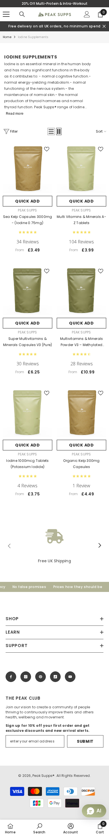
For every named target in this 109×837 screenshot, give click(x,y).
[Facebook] (11, 676)
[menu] (6, 14)
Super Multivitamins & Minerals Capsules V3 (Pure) (27, 341)
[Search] (22, 14)
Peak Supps (27, 210)
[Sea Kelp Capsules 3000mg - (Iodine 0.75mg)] (27, 168)
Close (104, 26)
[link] (54, 545)
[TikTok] (55, 676)
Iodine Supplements (33, 37)
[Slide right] (99, 545)
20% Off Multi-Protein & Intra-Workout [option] (54, 3)
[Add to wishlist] (46, 149)
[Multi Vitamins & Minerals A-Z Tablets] (81, 168)
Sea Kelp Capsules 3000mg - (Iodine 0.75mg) (27, 219)
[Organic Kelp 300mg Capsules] (81, 412)
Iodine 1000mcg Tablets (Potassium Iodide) (27, 463)
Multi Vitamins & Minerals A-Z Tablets (81, 219)
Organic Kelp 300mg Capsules (81, 463)
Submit (85, 741)
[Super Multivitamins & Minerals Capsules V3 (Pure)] (27, 290)
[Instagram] (25, 676)
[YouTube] (70, 676)
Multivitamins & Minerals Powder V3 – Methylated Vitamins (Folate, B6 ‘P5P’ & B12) (81, 342)
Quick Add (27, 201)
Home (7, 37)
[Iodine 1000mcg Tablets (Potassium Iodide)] (27, 412)
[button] (51, 131)
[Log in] (87, 14)
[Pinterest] (40, 676)
